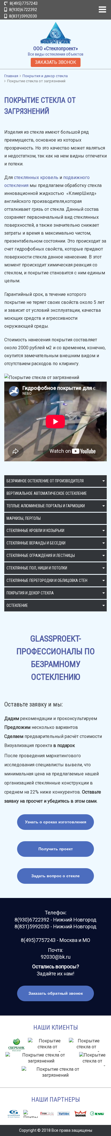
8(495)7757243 (23, 3)
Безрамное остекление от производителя (45, 481)
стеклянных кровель (36, 177)
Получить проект (55, 849)
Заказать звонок (55, 62)
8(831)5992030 (22, 16)
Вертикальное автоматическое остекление (47, 493)
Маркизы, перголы (24, 518)
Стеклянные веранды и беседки (36, 543)
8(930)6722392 (22, 9)
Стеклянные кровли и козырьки (35, 530)
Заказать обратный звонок (55, 993)
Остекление (17, 605)
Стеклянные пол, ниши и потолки (37, 568)
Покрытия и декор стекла (30, 593)
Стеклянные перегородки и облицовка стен (47, 580)
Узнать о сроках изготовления (55, 822)
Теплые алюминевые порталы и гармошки (46, 506)
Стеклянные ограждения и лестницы (41, 555)
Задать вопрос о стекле (55, 876)
